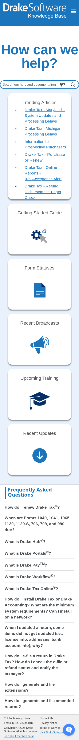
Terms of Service (50, 727)
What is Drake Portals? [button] (28, 553)
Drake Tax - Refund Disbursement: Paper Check (43, 192)
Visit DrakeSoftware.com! (55, 732)
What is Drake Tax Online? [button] (31, 588)
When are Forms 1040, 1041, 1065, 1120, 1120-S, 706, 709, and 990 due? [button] (38, 524)
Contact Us (46, 718)
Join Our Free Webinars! (19, 736)
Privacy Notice (49, 723)
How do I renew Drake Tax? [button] (32, 507)
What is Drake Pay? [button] (26, 565)
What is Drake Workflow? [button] (30, 577)
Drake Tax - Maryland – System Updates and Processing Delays (45, 115)
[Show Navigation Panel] (73, 11)
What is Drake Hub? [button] (25, 541)
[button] (62, 84)
